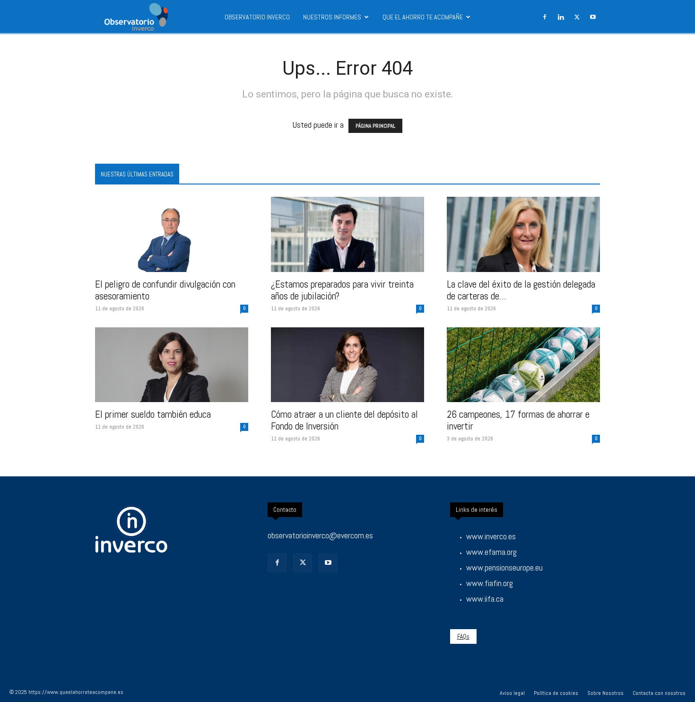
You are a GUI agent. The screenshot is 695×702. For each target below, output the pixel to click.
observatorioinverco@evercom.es (320, 535)
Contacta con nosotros (659, 693)
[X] (577, 17)
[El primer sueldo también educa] (171, 365)
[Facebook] (545, 17)
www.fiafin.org (489, 583)
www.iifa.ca (485, 598)
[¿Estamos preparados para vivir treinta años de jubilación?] (347, 234)
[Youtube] (593, 17)
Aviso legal (512, 693)
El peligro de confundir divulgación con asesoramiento (165, 290)
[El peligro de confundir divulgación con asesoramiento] (171, 234)
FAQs (463, 636)
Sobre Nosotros (605, 693)
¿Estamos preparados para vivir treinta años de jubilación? (342, 290)
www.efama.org (491, 551)
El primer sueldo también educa (153, 414)
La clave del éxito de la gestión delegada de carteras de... (521, 290)
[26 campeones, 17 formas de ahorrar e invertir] (523, 365)
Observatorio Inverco (257, 17)
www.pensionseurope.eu (504, 567)
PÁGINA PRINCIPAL (375, 126)
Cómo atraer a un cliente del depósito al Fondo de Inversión (344, 420)
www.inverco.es (491, 536)
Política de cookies (556, 693)
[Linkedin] (561, 17)
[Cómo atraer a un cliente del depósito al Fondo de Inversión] (347, 365)
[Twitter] (302, 562)
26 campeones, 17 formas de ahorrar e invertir (518, 420)
